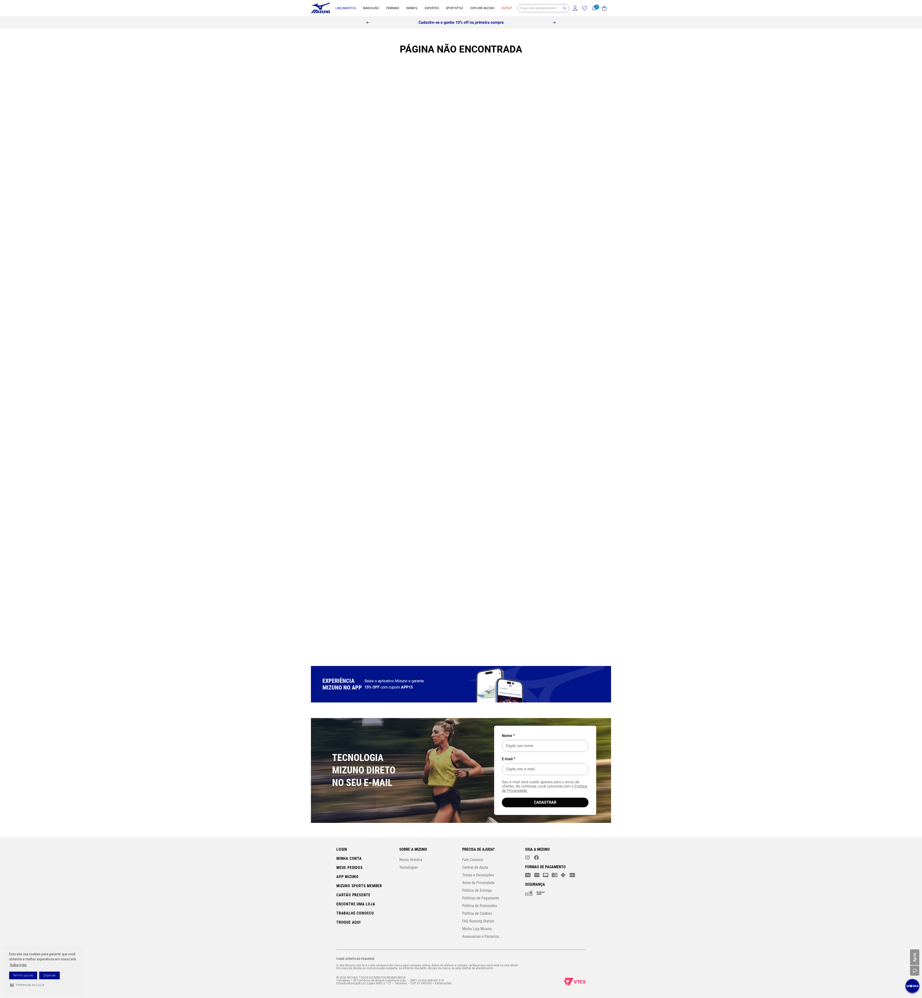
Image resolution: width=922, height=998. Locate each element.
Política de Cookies (477, 913)
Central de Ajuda (475, 867)
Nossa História (410, 859)
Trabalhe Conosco (355, 913)
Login (341, 849)
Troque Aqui (348, 922)
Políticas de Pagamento (480, 898)
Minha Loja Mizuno (477, 929)
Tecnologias (408, 867)
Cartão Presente (353, 895)
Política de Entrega (477, 890)
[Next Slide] (554, 22)
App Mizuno (347, 876)
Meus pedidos (349, 867)
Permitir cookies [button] (23, 975)
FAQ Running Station (478, 921)
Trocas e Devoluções (478, 875)
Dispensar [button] (49, 975)
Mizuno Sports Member (359, 886)
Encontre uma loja (355, 904)
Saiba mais (18, 965)
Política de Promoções (479, 905)
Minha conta (349, 858)
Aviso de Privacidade (478, 882)
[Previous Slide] (368, 22)
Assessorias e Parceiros (480, 936)
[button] (27, 985)
